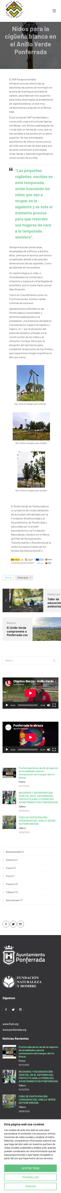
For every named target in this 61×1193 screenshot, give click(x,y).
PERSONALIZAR (30, 1177)
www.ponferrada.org (14, 1029)
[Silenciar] (48, 705)
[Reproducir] (7, 705)
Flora (8, 876)
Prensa (8, 577)
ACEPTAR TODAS (30, 1168)
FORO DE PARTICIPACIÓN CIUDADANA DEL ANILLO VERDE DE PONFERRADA (37, 820)
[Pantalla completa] (54, 705)
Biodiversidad (13, 851)
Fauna (9, 867)
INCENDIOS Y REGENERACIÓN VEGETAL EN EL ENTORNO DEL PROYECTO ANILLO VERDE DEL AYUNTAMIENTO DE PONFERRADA (38, 797)
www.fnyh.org (10, 1024)
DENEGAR (30, 1186)
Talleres (10, 892)
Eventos (10, 859)
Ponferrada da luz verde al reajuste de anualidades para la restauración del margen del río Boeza (38, 772)
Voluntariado (12, 900)
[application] (30, 693)
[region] (30, 1156)
